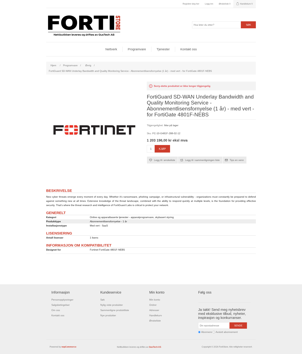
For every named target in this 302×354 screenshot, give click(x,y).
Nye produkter (108, 315)
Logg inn (209, 4)
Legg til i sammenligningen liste (202, 160)
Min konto (154, 299)
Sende (238, 325)
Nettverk (111, 49)
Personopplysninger (62, 299)
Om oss (55, 310)
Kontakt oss (188, 49)
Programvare (137, 49)
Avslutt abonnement (227, 332)
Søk (248, 24)
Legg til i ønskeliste (164, 160)
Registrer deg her (191, 4)
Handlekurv (155, 315)
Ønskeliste (155, 320)
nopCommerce (69, 347)
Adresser (154, 310)
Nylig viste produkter (111, 305)
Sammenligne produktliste (114, 310)
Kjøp (162, 148)
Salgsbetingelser (60, 305)
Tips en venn (237, 160)
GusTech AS (155, 347)
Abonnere (206, 332)
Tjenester (163, 49)
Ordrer (153, 305)
